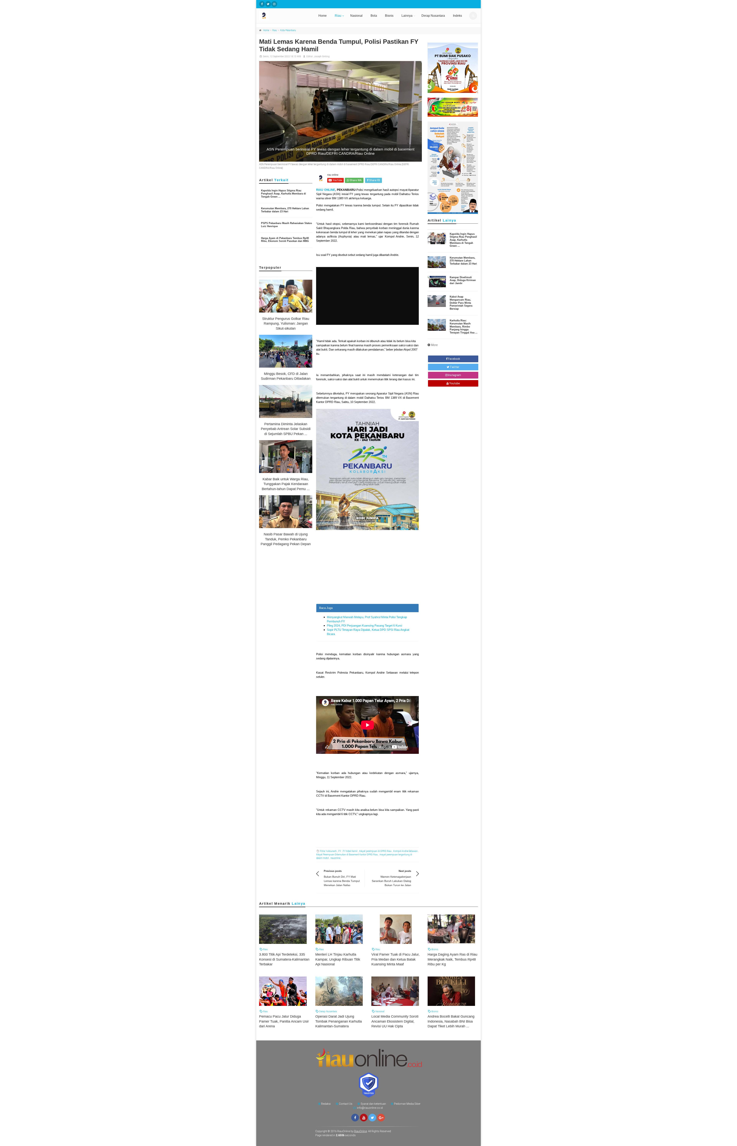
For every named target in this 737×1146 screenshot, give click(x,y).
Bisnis (389, 15)
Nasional (356, 15)
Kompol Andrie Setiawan (405, 851)
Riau (338, 15)
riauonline (335, 858)
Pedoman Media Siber (407, 1103)
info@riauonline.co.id (370, 1107)
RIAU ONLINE (325, 189)
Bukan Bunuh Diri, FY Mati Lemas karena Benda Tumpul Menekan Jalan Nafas (342, 881)
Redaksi (326, 1103)
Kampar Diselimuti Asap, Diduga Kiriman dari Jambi (463, 280)
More (434, 345)
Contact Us (345, 1103)
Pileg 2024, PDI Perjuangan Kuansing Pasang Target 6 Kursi (364, 625)
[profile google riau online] (381, 1117)
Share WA (355, 180)
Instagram (454, 375)
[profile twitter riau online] (268, 4)
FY (339, 851)
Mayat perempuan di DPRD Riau (375, 851)
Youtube (454, 383)
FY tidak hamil (350, 851)
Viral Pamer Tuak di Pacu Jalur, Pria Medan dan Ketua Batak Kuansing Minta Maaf (395, 959)
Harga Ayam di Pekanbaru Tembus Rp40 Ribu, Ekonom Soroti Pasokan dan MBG (285, 240)
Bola (374, 15)
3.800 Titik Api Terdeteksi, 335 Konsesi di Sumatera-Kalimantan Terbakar (284, 959)
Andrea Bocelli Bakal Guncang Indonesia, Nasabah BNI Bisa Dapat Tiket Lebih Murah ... (451, 1021)
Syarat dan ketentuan (373, 1103)
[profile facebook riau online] (262, 4)
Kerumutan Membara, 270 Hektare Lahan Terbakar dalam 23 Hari (285, 210)
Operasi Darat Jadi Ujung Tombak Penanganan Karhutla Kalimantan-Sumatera (338, 1021)
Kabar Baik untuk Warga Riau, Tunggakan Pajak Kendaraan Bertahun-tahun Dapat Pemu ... (286, 484)
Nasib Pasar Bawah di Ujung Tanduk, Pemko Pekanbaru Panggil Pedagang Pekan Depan (286, 539)
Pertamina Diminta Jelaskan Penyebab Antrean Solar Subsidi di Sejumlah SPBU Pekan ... (286, 429)
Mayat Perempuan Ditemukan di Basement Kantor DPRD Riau (347, 854)
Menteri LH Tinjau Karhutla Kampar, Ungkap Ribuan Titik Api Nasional (337, 959)
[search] (473, 16)
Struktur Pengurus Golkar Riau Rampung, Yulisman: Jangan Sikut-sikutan (285, 323)
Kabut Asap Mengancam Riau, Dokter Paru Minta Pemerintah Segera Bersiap (461, 302)
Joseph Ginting (322, 56)
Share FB (374, 180)
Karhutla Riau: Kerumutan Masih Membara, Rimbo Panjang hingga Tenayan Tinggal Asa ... (464, 326)
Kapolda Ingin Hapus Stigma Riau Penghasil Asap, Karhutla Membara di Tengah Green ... (283, 193)
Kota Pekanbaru (288, 30)
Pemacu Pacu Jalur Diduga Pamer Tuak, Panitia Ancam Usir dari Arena (284, 1021)
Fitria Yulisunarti (328, 851)
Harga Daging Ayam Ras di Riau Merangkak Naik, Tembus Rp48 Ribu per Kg (452, 959)
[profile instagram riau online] (274, 4)
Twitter (454, 367)
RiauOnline (360, 1131)
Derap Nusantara (433, 15)
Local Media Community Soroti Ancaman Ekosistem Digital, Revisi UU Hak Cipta (394, 1021)
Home (322, 15)
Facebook (454, 358)
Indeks (457, 15)
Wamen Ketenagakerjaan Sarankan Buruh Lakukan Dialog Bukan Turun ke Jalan (391, 881)
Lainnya (407, 15)
